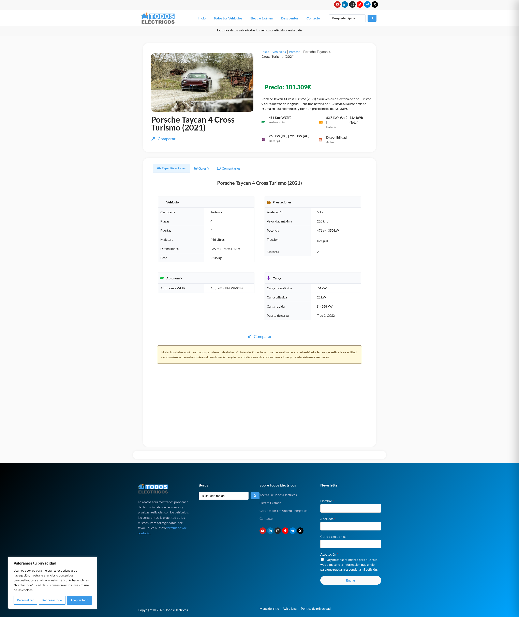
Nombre (327, 501)
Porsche (294, 51)
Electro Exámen (261, 18)
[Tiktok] (360, 4)
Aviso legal (290, 608)
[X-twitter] (375, 4)
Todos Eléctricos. (177, 610)
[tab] (171, 168)
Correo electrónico (334, 536)
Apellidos (327, 519)
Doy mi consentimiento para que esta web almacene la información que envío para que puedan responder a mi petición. (348, 564)
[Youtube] (337, 4)
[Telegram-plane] (367, 4)
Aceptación (329, 554)
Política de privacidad (316, 608)
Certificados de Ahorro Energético (284, 510)
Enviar (350, 580)
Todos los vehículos (228, 18)
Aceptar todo (79, 600)
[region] (52, 583)
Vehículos (279, 51)
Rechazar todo (52, 600)
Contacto (313, 18)
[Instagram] (352, 4)
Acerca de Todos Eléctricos (278, 495)
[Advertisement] (312, 71)
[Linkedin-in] (345, 4)
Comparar (167, 138)
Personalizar (25, 600)
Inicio (202, 18)
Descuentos (289, 18)
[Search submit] (372, 18)
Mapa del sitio (269, 608)
